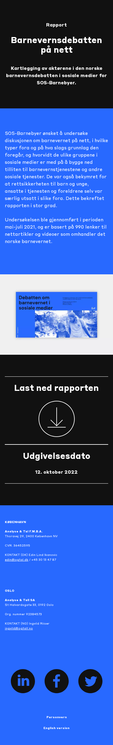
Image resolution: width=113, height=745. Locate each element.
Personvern (56, 717)
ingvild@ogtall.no (19, 628)
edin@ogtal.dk (16, 559)
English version (56, 728)
